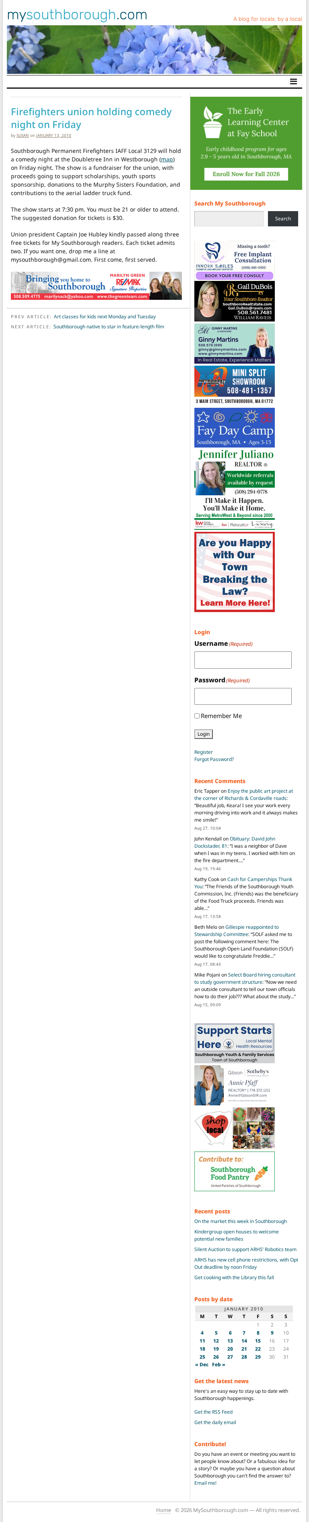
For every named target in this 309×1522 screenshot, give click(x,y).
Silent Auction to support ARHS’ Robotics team (245, 1249)
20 (230, 1348)
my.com (77, 14)
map (167, 159)
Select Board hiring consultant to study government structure (244, 978)
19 (216, 1348)
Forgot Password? (214, 759)
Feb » (218, 1364)
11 (202, 1340)
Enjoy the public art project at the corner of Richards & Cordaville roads (243, 794)
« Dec (201, 1364)
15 (258, 1340)
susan (22, 135)
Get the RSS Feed (213, 1411)
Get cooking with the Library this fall (234, 1277)
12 (216, 1340)
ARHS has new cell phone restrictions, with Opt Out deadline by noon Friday (246, 1263)
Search (283, 218)
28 (244, 1356)
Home (163, 1510)
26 (216, 1356)
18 (202, 1348)
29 (258, 1356)
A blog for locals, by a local (267, 19)
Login (204, 733)
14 (244, 1340)
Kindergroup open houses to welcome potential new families (236, 1235)
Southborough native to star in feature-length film (109, 326)
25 (202, 1356)
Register (203, 752)
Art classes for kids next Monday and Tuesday (105, 316)
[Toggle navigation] (293, 81)
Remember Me (221, 716)
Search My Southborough (230, 203)
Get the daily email (215, 1422)
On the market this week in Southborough (240, 1221)
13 (230, 1340)
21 (244, 1348)
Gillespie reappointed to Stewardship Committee (236, 931)
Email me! (205, 1482)
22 (258, 1348)
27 (230, 1356)
